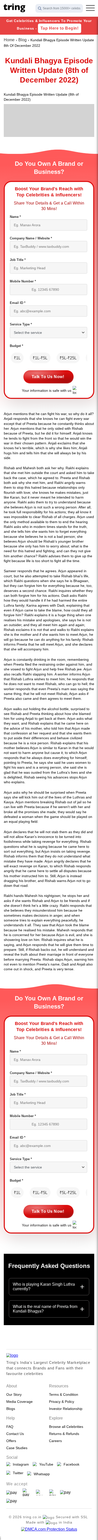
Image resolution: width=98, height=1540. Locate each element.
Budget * (16, 346)
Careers (55, 1441)
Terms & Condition (63, 1394)
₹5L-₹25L (68, 358)
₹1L (17, 358)
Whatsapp (41, 1474)
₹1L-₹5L (40, 358)
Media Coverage (19, 1402)
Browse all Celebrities (66, 1427)
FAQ (9, 1427)
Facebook (70, 1464)
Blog (22, 40)
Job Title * (18, 260)
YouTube (45, 1464)
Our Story (14, 1394)
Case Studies (16, 1448)
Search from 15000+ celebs (61, 8)
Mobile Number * (23, 281)
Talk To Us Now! (48, 377)
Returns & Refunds (64, 1434)
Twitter (17, 1473)
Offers (11, 1441)
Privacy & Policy (61, 1402)
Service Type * (21, 324)
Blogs (10, 1409)
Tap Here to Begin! (59, 28)
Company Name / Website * (31, 238)
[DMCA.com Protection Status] (49, 1529)
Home (9, 40)
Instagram (20, 1464)
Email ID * (17, 303)
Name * (15, 217)
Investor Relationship (65, 1409)
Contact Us (15, 1434)
